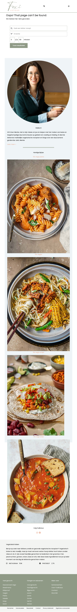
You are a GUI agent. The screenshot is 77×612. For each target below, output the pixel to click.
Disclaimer (10, 608)
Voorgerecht (32, 585)
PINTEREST (46, 563)
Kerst (5, 604)
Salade (5, 598)
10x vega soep (38, 437)
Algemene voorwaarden (63, 608)
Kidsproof (6, 590)
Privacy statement (48, 608)
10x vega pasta (38, 157)
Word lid (54, 593)
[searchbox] (40, 34)
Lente (29, 596)
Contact (54, 590)
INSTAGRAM (13, 563)
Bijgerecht (31, 590)
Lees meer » (11, 144)
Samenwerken (56, 585)
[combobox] (38, 34)
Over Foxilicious (57, 588)
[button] (44, 6)
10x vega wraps (38, 352)
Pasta (5, 596)
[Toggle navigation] (69, 6)
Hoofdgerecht (32, 588)
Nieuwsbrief (30, 608)
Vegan (5, 593)
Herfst (29, 601)
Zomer (29, 598)
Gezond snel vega (9, 585)
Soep (4, 601)
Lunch (29, 593)
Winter (29, 604)
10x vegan (38, 254)
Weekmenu (7, 588)
